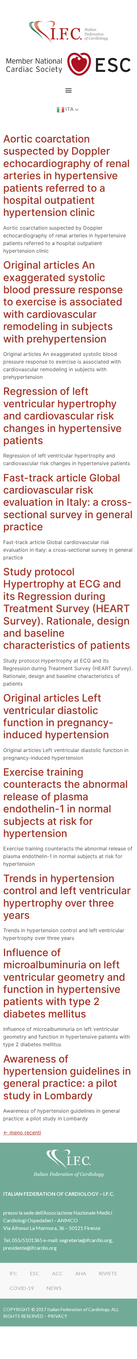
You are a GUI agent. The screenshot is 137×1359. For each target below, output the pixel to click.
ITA (69, 109)
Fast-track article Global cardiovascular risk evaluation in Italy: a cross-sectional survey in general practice (68, 502)
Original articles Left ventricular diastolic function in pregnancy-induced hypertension (58, 716)
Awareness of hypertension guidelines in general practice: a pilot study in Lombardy (67, 1077)
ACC (57, 1273)
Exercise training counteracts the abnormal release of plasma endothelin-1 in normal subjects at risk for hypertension (65, 803)
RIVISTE (108, 1273)
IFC (13, 1273)
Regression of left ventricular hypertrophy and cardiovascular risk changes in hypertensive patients (62, 416)
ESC (34, 1273)
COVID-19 (22, 1288)
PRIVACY (57, 1316)
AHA (80, 1273)
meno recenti (22, 1132)
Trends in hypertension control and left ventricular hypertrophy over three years (67, 896)
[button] (68, 90)
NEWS (54, 1288)
